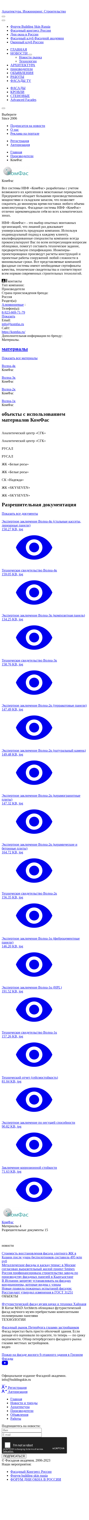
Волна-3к (9, 377)
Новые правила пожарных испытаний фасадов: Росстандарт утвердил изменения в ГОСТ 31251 (37, 1290)
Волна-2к (9, 389)
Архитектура (20, 1407)
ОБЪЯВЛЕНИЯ (21, 73)
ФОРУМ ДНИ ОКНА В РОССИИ (35, 1479)
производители (21, 69)
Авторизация (20, 145)
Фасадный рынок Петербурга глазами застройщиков (40, 1327)
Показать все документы (20, 513)
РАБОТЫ (17, 77)
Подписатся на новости (27, 126)
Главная (16, 152)
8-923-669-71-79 (13, 312)
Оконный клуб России (27, 42)
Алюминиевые (13, 304)
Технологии (28, 61)
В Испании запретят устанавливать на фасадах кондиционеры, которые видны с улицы (36, 1282)
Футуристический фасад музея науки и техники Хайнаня (44, 1304)
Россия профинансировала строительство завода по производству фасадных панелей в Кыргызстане (40, 1275)
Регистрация (19, 141)
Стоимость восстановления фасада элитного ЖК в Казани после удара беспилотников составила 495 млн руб (42, 1257)
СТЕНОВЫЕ (20, 96)
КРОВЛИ (17, 92)
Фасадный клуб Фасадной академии (37, 38)
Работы (15, 1418)
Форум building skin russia (29, 1475)
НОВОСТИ (19, 53)
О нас (14, 129)
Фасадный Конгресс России (31, 1471)
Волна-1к (9, 401)
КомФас (8, 1222)
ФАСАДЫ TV (20, 81)
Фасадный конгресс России (30, 30)
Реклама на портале (24, 133)
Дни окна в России (24, 34)
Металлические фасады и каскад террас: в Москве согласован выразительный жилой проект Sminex (39, 1267)
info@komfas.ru (13, 324)
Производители (21, 156)
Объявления (19, 1414)
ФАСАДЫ (17, 88)
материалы (15, 349)
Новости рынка (30, 57)
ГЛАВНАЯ (18, 49)
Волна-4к (9, 366)
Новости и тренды (24, 1403)
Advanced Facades (23, 100)
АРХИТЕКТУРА (22, 65)
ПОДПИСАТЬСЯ (14, 1456)
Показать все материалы (20, 358)
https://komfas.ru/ (13, 332)
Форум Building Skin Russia (30, 26)
